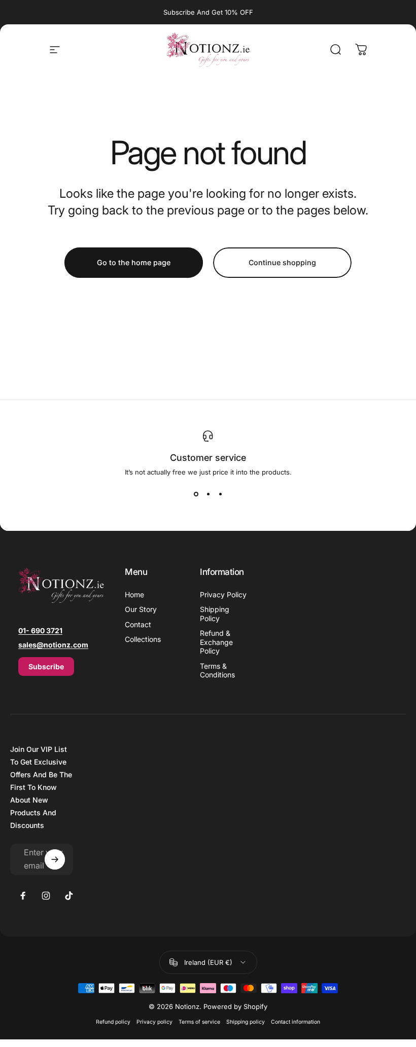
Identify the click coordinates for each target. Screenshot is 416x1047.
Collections (143, 639)
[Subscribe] (55, 859)
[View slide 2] (208, 494)
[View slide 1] (196, 494)
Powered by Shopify (235, 1006)
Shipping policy (245, 1022)
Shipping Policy (214, 614)
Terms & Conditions (217, 670)
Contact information (295, 1022)
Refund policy (113, 1022)
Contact (138, 624)
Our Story (141, 609)
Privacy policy (154, 1022)
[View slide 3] (220, 494)
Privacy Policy (223, 594)
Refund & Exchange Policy (216, 642)
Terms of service (199, 1022)
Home (134, 594)
